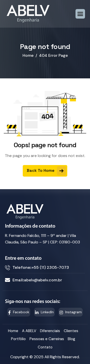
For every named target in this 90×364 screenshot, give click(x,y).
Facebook (20, 312)
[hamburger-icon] (80, 14)
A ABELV (29, 330)
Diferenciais (50, 330)
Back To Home (41, 170)
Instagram (73, 312)
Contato (45, 347)
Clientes (71, 330)
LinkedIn (47, 312)
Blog (71, 338)
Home (13, 330)
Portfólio (18, 338)
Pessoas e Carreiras (47, 338)
